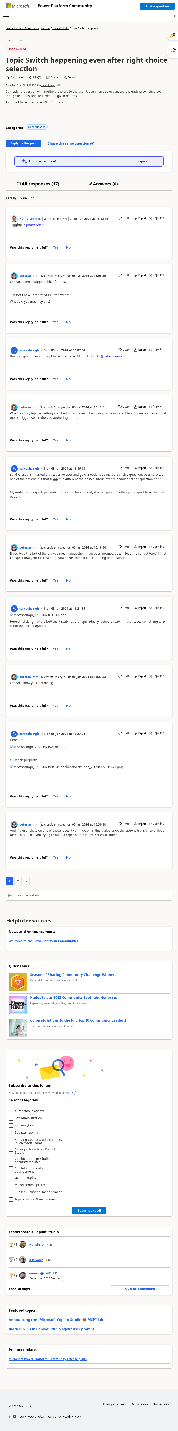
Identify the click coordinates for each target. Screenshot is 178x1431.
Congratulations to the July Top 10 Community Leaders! (78, 1020)
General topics (37, 127)
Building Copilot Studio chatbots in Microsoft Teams (38, 1141)
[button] (157, 7)
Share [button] (54, 77)
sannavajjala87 (40, 1273)
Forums (45, 28)
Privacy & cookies (114, 1404)
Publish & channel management (38, 1192)
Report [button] (72, 77)
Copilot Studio (60, 28)
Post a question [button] (157, 6)
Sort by (11, 198)
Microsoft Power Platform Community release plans (48, 1359)
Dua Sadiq (36, 1260)
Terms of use (140, 1404)
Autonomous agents (29, 1111)
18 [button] (59, 85)
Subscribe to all (89, 1210)
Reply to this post (23, 143)
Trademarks (161, 1404)
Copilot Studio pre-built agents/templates (32, 1160)
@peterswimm (33, 225)
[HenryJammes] (14, 218)
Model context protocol (31, 1185)
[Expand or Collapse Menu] (6, 16)
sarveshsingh (48, 85)
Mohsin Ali (36, 1245)
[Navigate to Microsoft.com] (17, 5)
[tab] (38, 185)
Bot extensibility (26, 1132)
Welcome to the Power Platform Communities (43, 941)
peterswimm (28, 276)
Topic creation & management (37, 1199)
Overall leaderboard (140, 1289)
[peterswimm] (14, 275)
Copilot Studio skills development (29, 1170)
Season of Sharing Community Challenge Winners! (73, 975)
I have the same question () (71, 143)
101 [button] (57, 1273)
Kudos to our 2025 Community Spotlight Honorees (73, 998)
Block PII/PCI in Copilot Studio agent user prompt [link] (51, 1329)
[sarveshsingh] (14, 350)
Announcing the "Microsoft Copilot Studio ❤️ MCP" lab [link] (56, 1319)
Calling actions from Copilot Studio (35, 1150)
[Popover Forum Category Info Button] (74, 1093)
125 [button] (50, 1260)
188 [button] (51, 1244)
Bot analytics (24, 1125)
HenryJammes (30, 219)
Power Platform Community (65, 5)
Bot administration (28, 1118)
